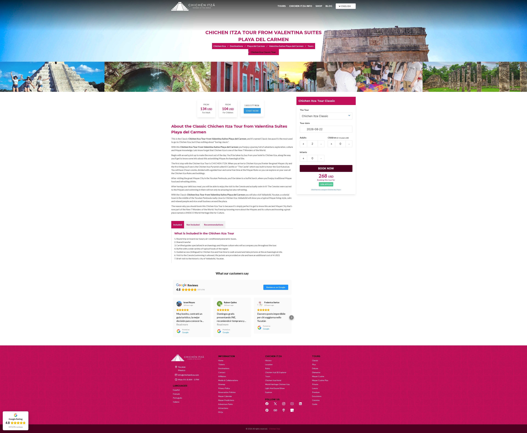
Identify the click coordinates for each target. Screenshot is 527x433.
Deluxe (315, 368)
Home (220, 360)
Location (269, 364)
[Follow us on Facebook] (268, 405)
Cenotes (316, 400)
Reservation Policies (227, 392)
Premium (316, 392)
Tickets (221, 364)
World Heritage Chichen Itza (277, 384)
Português (177, 398)
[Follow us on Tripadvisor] (277, 411)
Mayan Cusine (318, 376)
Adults (303, 137)
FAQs (220, 412)
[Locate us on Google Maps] (285, 411)
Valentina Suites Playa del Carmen (286, 46)
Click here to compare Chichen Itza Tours (326, 190)
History (268, 360)
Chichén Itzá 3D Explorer (275, 372)
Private (315, 384)
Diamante (316, 372)
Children (338, 137)
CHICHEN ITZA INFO (300, 6)
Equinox (268, 392)
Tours (310, 46)
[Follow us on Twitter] (277, 405)
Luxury (315, 388)
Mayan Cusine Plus (320, 380)
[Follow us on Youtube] (293, 405)
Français (176, 394)
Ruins (267, 368)
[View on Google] (179, 303)
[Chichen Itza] (193, 6)
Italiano (176, 402)
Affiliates (222, 376)
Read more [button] (182, 324)
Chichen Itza (219, 46)
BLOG (329, 6)
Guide (314, 404)
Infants (303, 152)
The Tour (304, 110)
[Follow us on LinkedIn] (302, 405)
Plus (314, 364)
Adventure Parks (225, 404)
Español (176, 390)
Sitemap (221, 384)
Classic (315, 360)
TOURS (281, 6)
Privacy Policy (224, 388)
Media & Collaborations (228, 380)
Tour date (305, 123)
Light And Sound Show (275, 388)
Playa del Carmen (256, 46)
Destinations (236, 46)
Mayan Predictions (226, 400)
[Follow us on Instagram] (285, 405)
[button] (173, 317)
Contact (221, 372)
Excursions (316, 396)
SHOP (319, 6)
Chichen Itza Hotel (273, 380)
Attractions (223, 408)
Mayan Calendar (225, 396)
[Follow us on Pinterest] (268, 411)
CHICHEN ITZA (273, 356)
